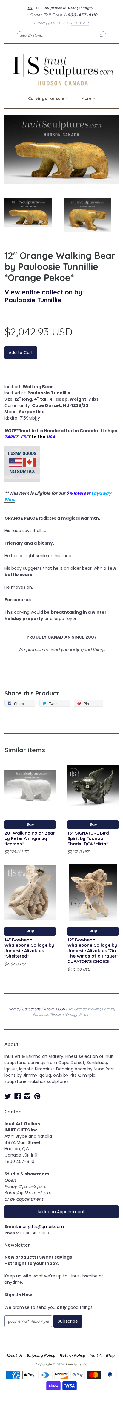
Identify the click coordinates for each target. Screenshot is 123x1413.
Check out (80, 23)
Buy (30, 824)
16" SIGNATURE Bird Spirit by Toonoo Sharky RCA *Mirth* (88, 838)
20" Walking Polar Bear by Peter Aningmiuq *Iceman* (29, 838)
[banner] (61, 69)
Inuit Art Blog (101, 1355)
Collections (31, 1009)
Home (13, 1009)
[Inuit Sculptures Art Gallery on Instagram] (27, 1096)
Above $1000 (54, 1009)
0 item (51, 23)
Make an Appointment (61, 1212)
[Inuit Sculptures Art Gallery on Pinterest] (37, 1096)
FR (38, 8)
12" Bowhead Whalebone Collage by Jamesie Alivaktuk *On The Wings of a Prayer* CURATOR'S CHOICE (92, 950)
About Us (14, 1355)
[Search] (101, 35)
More (87, 98)
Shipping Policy (41, 1355)
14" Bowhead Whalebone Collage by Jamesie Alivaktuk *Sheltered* (29, 947)
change (85, 8)
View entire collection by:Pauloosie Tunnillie (44, 296)
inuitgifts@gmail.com (41, 1227)
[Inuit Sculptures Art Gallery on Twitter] (7, 1096)
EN (30, 8)
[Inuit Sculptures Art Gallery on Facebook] (17, 1096)
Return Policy (72, 1355)
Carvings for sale (47, 98)
